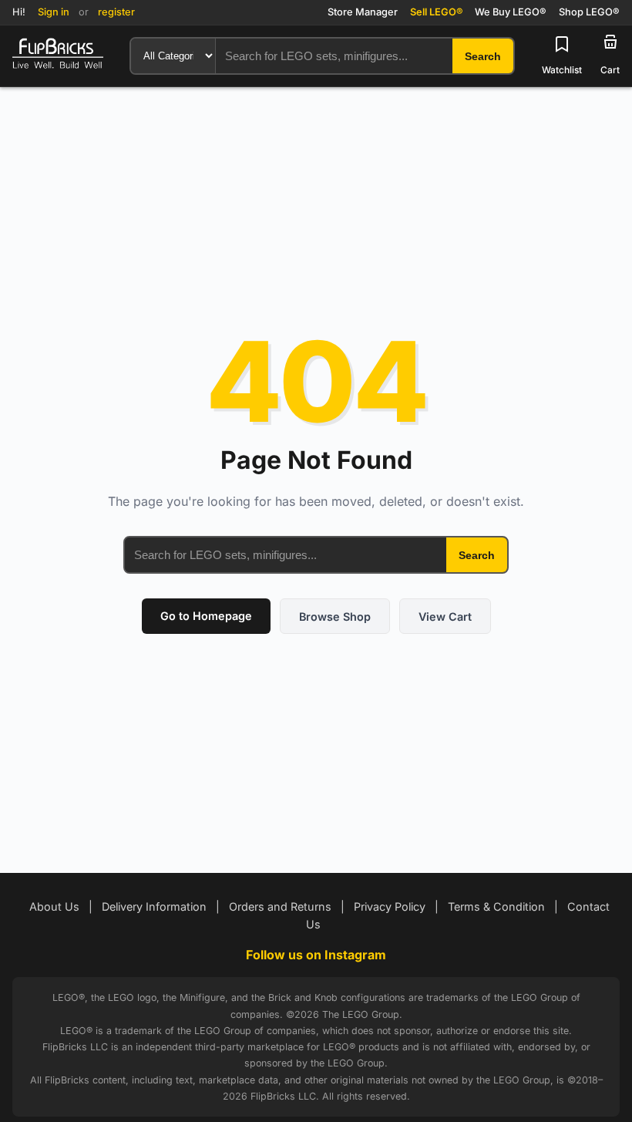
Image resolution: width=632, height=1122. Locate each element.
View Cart (445, 616)
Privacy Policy (389, 906)
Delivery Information (154, 906)
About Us (54, 906)
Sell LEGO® (436, 12)
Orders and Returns (280, 906)
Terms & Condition (496, 906)
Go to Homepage (206, 615)
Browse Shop (335, 616)
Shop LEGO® (589, 12)
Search (477, 555)
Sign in (53, 12)
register (116, 12)
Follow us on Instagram (316, 954)
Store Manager (363, 12)
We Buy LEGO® (510, 12)
